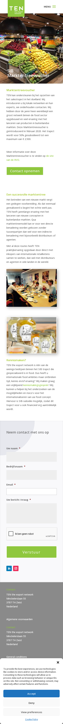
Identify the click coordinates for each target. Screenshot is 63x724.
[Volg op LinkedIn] (9, 568)
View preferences (31, 712)
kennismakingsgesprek (35, 385)
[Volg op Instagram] (15, 568)
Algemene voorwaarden (19, 619)
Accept (31, 693)
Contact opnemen (25, 171)
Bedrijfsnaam (15, 466)
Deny (32, 703)
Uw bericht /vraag (18, 499)
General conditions (16, 656)
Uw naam (13, 448)
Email (11, 484)
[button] (58, 662)
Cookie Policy (31, 719)
